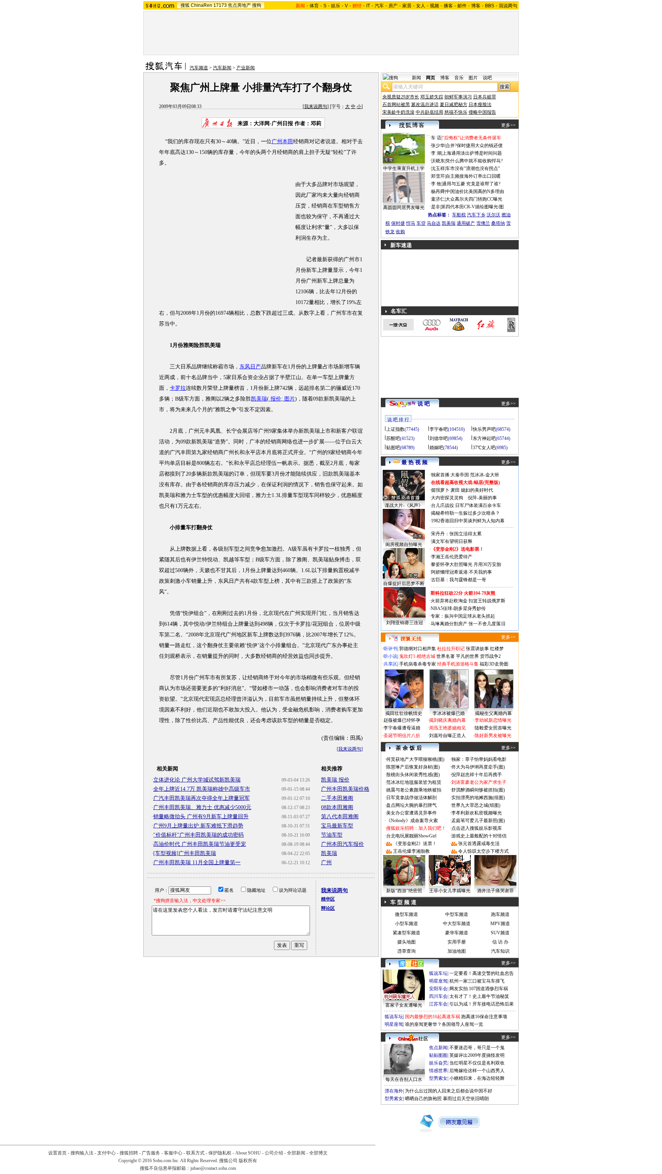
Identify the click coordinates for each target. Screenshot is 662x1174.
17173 (220, 5)
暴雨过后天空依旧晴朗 (466, 1098)
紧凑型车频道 (406, 932)
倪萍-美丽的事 (482, 497)
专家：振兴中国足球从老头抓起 (463, 616)
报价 (275, 399)
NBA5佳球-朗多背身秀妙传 (458, 608)
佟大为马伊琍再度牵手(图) (478, 767)
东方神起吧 (484, 438)
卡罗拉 (178, 388)
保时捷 (398, 223)
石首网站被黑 (396, 104)
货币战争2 (490, 656)
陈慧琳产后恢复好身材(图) (413, 767)
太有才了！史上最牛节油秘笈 (479, 996)
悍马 (410, 223)
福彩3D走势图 (494, 664)
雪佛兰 (483, 223)
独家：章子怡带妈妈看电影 (478, 759)
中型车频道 (456, 914)
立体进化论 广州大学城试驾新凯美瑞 (197, 780)
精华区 (328, 899)
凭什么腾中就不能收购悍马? (474, 161)
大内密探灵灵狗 (447, 497)
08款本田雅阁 (337, 807)
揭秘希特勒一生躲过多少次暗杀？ (465, 513)
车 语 (436, 138)
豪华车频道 (456, 932)
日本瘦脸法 (480, 104)
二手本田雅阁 (337, 798)
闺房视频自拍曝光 (403, 544)
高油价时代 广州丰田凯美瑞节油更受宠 (199, 844)
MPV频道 (500, 923)
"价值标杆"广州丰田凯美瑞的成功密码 (198, 835)
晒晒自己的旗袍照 (423, 1098)
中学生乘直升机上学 (403, 168)
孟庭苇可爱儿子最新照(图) (478, 820)
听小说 (390, 656)
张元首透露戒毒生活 (479, 843)
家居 (406, 5)
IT (368, 5)
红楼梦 (497, 648)
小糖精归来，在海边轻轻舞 (477, 1078)
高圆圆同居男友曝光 (403, 207)
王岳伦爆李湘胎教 (411, 851)
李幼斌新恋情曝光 (493, 720)
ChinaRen (201, 5)
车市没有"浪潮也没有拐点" (473, 168)
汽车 (379, 5)
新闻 (416, 77)
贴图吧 (393, 447)
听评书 (390, 648)
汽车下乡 (476, 214)
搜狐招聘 (129, 1153)
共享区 (390, 664)
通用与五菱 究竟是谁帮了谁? (471, 183)
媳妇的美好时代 (477, 490)
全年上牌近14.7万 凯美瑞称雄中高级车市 (201, 789)
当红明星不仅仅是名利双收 (477, 1063)
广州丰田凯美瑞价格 (345, 789)
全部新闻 (296, 1153)
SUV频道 (500, 932)
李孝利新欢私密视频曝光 (476, 813)
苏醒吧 (393, 438)
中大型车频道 (456, 923)
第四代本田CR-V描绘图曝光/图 (472, 206)
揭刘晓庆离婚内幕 (447, 720)
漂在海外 (394, 1091)
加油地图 (456, 951)
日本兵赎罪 (484, 97)
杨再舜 (438, 191)
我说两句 (508, 5)
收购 (400, 231)
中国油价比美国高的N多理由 (475, 191)
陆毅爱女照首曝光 (493, 728)
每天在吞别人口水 (403, 1079)
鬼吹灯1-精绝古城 (417, 656)
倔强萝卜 (440, 490)
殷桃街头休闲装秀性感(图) (413, 774)
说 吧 (424, 404)
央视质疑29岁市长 (400, 97)
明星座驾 (438, 981)
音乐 (459, 77)
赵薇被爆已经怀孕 (401, 720)
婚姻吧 (436, 447)
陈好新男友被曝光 (493, 735)
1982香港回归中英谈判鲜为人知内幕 (468, 520)
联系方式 (195, 1153)
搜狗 (256, 5)
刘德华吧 (438, 438)
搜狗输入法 (81, 1153)
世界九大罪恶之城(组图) (475, 805)
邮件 (462, 5)
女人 (420, 5)
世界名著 (445, 656)
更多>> (508, 125)
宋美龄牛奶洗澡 (398, 112)
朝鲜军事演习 (458, 97)
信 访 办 (500, 942)
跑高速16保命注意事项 (484, 1016)
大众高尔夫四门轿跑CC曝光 (474, 199)
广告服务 (151, 1153)
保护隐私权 (219, 1153)
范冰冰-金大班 (484, 474)
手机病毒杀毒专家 (417, 664)
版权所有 (248, 1160)
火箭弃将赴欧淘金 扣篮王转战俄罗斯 (468, 600)
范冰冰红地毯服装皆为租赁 (413, 782)
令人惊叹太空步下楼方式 (483, 851)
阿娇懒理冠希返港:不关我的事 (461, 572)
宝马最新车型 (337, 826)
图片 (289, 399)
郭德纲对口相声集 (417, 648)
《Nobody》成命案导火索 (412, 820)
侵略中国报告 (482, 112)
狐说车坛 (438, 973)
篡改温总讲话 (425, 104)
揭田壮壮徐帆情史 (403, 713)
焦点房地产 (239, 5)
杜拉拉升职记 (451, 648)
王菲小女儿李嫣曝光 (449, 890)
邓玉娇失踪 (431, 97)
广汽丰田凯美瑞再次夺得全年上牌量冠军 (201, 798)
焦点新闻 (438, 1047)
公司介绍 (274, 1153)
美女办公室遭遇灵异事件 (411, 813)
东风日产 (250, 367)
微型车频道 (406, 914)
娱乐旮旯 (438, 1063)
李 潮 (436, 153)
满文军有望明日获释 (451, 541)
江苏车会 (438, 1004)
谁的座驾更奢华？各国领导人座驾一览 (444, 1024)
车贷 (421, 223)
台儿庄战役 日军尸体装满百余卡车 (466, 505)
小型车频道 (406, 923)
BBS (489, 5)
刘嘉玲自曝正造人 (447, 735)
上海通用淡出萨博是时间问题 (472, 153)
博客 (475, 5)
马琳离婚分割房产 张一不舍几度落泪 (468, 623)
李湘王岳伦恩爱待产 (451, 556)
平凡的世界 (467, 656)
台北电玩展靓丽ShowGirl (411, 836)
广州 (326, 862)
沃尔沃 (493, 214)
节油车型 (331, 835)
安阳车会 (438, 988)
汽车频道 (199, 67)
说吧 (487, 77)
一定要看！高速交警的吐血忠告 (481, 973)
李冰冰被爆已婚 (449, 713)
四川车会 (438, 996)
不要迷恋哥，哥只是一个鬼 (477, 1047)
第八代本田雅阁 (340, 816)
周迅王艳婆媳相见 (447, 728)
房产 (393, 5)
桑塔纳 (498, 223)
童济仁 (438, 199)
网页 (430, 77)
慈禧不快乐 (455, 112)
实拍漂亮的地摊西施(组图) (478, 797)
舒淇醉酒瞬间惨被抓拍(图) (478, 790)
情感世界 (438, 1070)
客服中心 (173, 1153)
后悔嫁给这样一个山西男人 (477, 1070)
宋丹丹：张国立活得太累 (456, 533)
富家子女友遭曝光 (403, 1005)
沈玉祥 (438, 168)
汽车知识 (500, 951)
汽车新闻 (222, 67)
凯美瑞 (259, 399)
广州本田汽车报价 (342, 844)
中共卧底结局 (429, 112)
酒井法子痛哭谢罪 (495, 890)
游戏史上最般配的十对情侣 (478, 836)
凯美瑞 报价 (335, 780)
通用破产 (466, 223)
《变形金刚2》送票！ (415, 843)
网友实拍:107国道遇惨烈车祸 (478, 988)
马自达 (434, 223)
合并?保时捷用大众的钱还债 (474, 145)
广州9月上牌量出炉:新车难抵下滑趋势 (198, 826)
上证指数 (395, 429)
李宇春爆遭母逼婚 (401, 728)
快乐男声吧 (484, 429)
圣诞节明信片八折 (401, 735)
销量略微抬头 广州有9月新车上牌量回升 (201, 816)
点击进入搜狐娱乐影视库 (476, 828)
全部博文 (318, 1153)
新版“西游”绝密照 (404, 890)
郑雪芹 (438, 176)
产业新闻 (245, 67)
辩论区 (328, 908)
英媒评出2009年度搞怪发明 (477, 1055)
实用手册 (456, 942)
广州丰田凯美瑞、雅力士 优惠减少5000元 (202, 807)
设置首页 (57, 1153)
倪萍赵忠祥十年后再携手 (476, 774)
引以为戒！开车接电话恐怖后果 (481, 1004)
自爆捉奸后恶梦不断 (403, 583)
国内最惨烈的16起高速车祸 (432, 1016)
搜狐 (185, 5)
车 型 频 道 (403, 902)
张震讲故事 (477, 648)
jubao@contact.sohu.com (213, 1168)
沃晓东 (438, 161)
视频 (434, 5)
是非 (435, 206)
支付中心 (106, 1153)
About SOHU (248, 1153)
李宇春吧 (438, 429)
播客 (448, 5)
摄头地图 (406, 942)
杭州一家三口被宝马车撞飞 (477, 981)
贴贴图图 (438, 1055)
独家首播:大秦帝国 (450, 474)
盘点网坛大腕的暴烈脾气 (411, 805)
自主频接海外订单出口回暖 (473, 176)
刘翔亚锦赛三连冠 (404, 622)
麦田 (455, 490)
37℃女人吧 (484, 447)
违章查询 (406, 951)
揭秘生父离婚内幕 (493, 713)
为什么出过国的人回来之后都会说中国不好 (448, 1091)
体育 (314, 5)
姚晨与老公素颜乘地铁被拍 (413, 790)
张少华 (438, 145)
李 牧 (436, 183)
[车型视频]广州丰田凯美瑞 (184, 853)
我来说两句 (315, 106)
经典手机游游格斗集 (457, 664)
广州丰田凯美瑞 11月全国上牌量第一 (197, 862)
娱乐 (335, 5)
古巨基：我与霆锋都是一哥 (458, 579)
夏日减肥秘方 (453, 104)
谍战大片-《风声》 (404, 505)
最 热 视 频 (414, 462)
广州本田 (282, 141)
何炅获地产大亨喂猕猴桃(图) (415, 759)
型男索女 (438, 1078)
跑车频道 (500, 914)
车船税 (459, 214)
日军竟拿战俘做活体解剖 (411, 797)
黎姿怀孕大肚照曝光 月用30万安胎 (466, 564)
